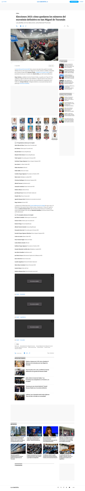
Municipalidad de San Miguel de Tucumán (27, 346)
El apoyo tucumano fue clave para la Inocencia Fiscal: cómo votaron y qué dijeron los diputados (34, 456)
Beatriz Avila (17, 346)
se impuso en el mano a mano (42, 72)
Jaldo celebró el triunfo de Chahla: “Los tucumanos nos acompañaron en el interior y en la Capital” (37, 379)
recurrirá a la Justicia (24, 83)
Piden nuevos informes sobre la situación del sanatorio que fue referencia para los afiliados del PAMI (69, 110)
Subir (73, 487)
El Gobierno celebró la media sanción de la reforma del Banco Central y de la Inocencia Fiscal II (50, 456)
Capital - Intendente (20, 294)
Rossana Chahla (47, 347)
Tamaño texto (19, 353)
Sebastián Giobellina (18, 348)
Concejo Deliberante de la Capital (37, 205)
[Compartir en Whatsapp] (23, 26)
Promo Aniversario (74, 1)
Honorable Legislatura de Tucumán (21, 347)
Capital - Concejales (20, 340)
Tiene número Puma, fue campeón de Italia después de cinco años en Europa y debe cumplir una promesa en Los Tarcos (69, 120)
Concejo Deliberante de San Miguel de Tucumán (44, 346)
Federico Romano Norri (32, 347)
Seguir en (50, 65)
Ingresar (81, 1)
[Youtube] (69, 487)
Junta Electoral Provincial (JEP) (23, 69)
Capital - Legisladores (21, 317)
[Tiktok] (66, 487)
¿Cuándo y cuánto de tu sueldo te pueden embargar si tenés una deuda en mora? (69, 114)
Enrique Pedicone (40, 347)
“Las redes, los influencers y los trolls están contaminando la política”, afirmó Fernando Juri (34, 439)
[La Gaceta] (42, 1)
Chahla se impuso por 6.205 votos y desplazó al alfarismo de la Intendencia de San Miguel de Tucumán (37, 363)
